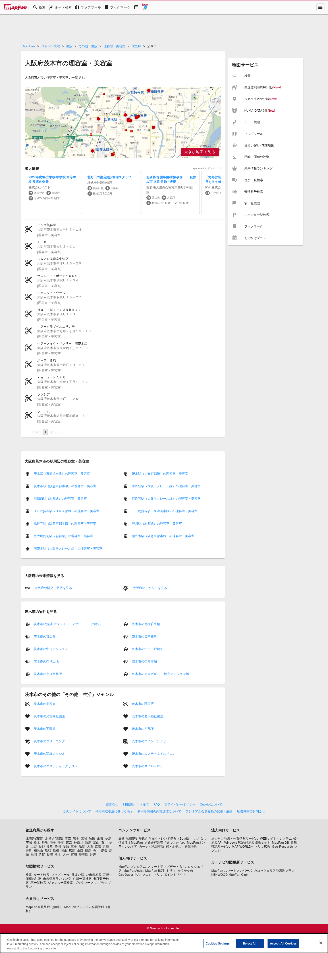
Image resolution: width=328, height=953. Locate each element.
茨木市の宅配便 (143, 728)
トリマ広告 (262, 846)
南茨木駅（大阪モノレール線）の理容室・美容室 (68, 548)
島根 (56, 850)
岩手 (76, 838)
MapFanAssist (133, 870)
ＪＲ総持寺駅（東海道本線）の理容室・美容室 (164, 511)
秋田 (92, 838)
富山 (96, 842)
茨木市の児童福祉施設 (49, 716)
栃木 (37, 842)
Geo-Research (282, 846)
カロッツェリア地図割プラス (274, 870)
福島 (108, 838)
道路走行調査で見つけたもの (165, 842)
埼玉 (53, 842)
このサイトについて (77, 811)
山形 (100, 838)
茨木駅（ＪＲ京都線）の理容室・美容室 (160, 473)
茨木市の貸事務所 (144, 636)
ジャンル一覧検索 (60, 882)
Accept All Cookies (283, 943)
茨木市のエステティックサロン (55, 766)
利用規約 (129, 804)
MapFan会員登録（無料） (44, 907)
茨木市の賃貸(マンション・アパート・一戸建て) (68, 624)
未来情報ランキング (57, 878)
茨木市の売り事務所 (48, 673)
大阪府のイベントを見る (149, 588)
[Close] (321, 943)
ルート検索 (41, 874)
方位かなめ (185, 870)
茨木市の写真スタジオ (49, 753)
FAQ (157, 804)
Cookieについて (211, 804)
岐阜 (50, 846)
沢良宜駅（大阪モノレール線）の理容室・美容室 (166, 498)
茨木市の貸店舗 (45, 636)
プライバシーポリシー (179, 804)
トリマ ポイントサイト (170, 874)
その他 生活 (88, 46)
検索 (29, 874)
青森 (68, 838)
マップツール (60, 874)
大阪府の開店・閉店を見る (53, 588)
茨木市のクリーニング (49, 741)
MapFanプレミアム (132, 866)
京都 (98, 846)
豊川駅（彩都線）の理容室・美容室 (157, 523)
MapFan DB (280, 842)
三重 (74, 846)
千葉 (61, 842)
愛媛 (104, 850)
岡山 (64, 850)
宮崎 (74, 854)
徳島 (88, 850)
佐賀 (42, 854)
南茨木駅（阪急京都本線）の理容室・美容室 (163, 536)
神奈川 (78, 842)
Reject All (249, 943)
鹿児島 (83, 854)
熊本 (58, 854)
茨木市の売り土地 (46, 661)
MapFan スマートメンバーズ (231, 870)
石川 (104, 842)
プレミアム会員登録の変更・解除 (209, 811)
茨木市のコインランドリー (150, 741)
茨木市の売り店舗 (144, 661)
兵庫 (106, 846)
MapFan (29, 46)
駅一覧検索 (38, 882)
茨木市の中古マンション (51, 648)
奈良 (29, 850)
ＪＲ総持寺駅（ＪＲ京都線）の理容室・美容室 (66, 511)
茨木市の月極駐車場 (146, 624)
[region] (123, 122)
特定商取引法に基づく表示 (114, 811)
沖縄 (93, 854)
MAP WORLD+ (242, 846)
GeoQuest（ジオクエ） (135, 874)
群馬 (45, 842)
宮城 (84, 838)
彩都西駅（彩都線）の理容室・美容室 (60, 498)
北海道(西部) (54, 838)
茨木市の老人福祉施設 (147, 716)
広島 (72, 850)
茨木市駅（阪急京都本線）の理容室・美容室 (65, 486)
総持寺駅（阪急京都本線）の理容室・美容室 (65, 523)
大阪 (90, 846)
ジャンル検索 (50, 46)
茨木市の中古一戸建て (147, 648)
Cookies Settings (218, 943)
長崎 (50, 854)
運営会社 (112, 804)
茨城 (29, 842)
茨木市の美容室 (45, 703)
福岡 (34, 854)
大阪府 (136, 46)
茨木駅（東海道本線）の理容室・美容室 (62, 473)
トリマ (171, 870)
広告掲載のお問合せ (251, 811)
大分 (66, 854)
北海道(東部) (35, 838)
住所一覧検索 (82, 878)
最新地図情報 (127, 838)
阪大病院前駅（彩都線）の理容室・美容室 (63, 536)
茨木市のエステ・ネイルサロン (154, 753)
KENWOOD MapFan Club (229, 874)
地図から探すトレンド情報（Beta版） (165, 838)
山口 (80, 850)
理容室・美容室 (114, 46)
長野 (42, 846)
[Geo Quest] (145, 7)
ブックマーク (84, 882)
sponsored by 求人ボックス (207, 168)
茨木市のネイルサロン (147, 766)
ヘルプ (144, 804)
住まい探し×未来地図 (87, 874)
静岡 (58, 846)
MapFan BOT (154, 870)
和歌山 (38, 850)
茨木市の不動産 (45, 728)
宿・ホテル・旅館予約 (181, 846)
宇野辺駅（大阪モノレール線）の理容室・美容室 (166, 486)
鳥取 (48, 850)
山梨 (34, 846)
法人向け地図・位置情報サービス (234, 838)
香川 (96, 850)
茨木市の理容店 (143, 703)
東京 (69, 842)
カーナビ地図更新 (151, 846)
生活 (69, 46)
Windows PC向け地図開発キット (247, 842)
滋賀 (82, 846)
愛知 (66, 846)
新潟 (88, 842)
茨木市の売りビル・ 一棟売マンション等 (160, 673)
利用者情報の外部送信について (159, 811)
